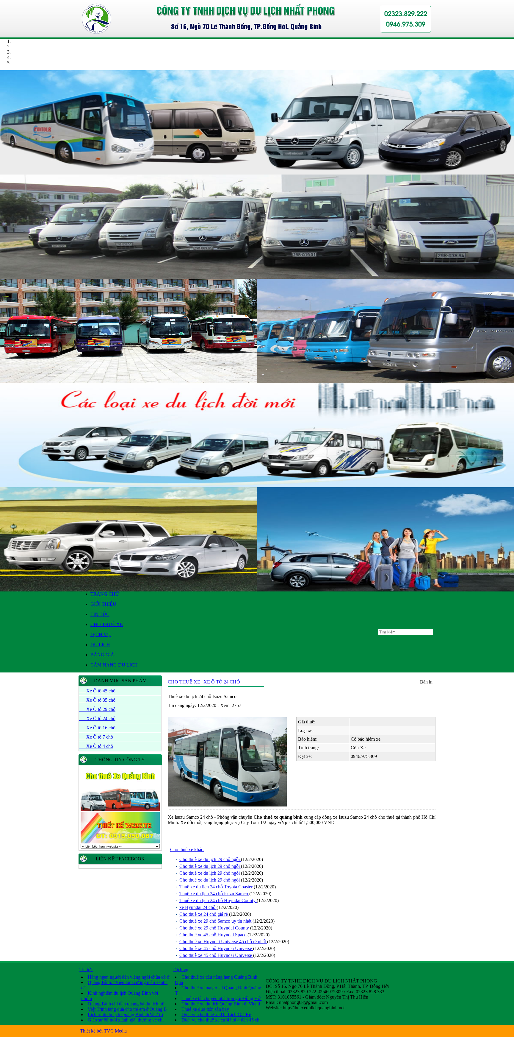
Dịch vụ (180, 969)
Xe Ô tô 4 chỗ (96, 746)
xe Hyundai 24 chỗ (198, 907)
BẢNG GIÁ (102, 654)
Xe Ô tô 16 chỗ (97, 727)
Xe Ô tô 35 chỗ (97, 700)
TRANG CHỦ (104, 594)
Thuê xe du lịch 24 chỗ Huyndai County (218, 900)
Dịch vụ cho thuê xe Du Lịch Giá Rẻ (216, 1014)
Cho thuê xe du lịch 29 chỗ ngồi (210, 859)
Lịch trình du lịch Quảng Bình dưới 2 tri (125, 1014)
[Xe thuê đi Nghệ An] (257, 277)
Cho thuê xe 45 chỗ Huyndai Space (213, 934)
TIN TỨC (99, 614)
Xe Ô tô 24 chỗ (97, 718)
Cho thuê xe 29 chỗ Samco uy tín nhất (216, 921)
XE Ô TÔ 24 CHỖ (221, 681)
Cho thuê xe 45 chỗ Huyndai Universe (216, 948)
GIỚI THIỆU (103, 604)
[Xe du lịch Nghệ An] (257, 589)
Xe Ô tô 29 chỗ (97, 709)
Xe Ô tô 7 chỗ (96, 736)
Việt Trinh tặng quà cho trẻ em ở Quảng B (127, 1009)
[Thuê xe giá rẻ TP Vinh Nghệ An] (257, 485)
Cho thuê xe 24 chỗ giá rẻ (204, 914)
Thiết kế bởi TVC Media (103, 1030)
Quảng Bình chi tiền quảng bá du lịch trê (126, 1003)
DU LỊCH (100, 644)
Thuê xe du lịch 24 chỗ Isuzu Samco (214, 893)
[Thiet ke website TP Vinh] (120, 842)
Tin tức (86, 969)
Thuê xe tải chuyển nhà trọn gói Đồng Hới (221, 998)
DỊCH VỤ (100, 634)
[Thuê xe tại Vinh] (120, 809)
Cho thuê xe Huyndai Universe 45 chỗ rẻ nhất (223, 941)
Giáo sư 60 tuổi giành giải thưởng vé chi (126, 1019)
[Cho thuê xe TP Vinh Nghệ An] (257, 172)
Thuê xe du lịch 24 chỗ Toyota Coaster (216, 886)
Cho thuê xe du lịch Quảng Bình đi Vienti (220, 1003)
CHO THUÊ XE (106, 624)
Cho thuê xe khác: (187, 849)
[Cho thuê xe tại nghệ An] (257, 381)
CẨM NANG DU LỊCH (114, 664)
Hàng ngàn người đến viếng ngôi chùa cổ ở (128, 977)
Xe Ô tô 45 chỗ (97, 690)
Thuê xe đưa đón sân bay (205, 1009)
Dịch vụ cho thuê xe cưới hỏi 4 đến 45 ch (220, 1019)
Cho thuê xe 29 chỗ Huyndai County (214, 927)
